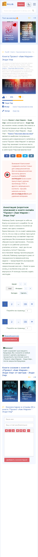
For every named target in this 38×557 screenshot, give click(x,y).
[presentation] (29, 18)
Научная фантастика (15, 68)
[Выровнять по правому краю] (24, 430)
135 (25, 304)
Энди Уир (9, 103)
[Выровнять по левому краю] (17, 430)
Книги (4, 68)
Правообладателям (11, 336)
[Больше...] (28, 430)
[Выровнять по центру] (20, 430)
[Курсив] (9, 430)
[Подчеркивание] (13, 430)
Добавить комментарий (16, 460)
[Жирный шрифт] (6, 430)
